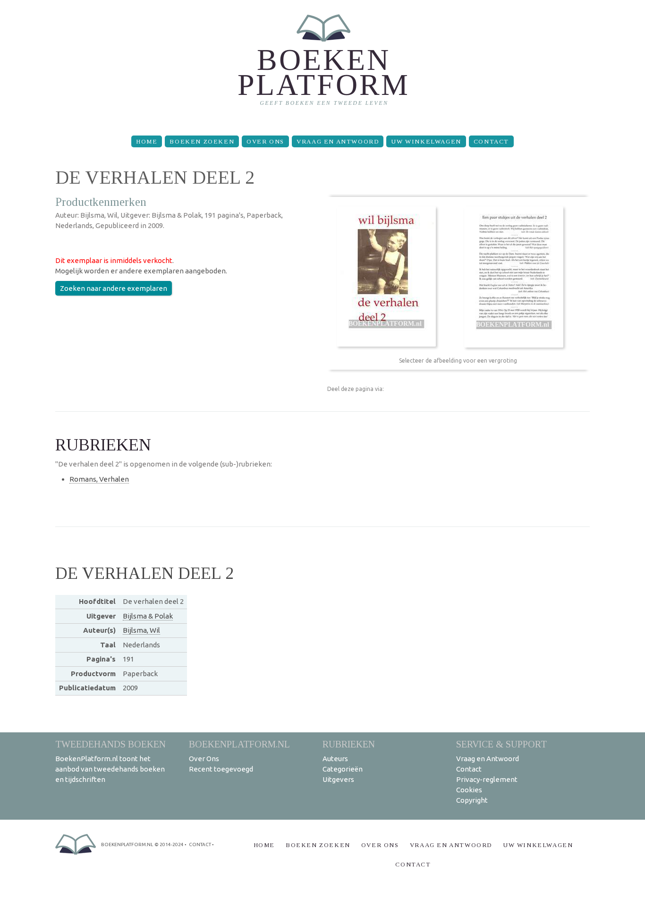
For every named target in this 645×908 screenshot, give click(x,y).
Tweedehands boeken (110, 744)
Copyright (472, 800)
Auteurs (335, 759)
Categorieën (342, 769)
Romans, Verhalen (99, 479)
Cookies (469, 790)
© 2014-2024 (169, 844)
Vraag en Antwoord (338, 141)
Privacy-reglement (487, 779)
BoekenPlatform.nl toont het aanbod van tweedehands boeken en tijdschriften (110, 769)
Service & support (501, 744)
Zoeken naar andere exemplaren (113, 288)
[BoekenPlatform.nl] (322, 64)
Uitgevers (338, 779)
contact (200, 844)
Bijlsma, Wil (141, 630)
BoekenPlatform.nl (239, 744)
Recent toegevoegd (221, 769)
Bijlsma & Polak (148, 616)
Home (146, 141)
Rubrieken (348, 744)
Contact (491, 141)
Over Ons (265, 141)
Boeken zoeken (202, 141)
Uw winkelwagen (426, 141)
